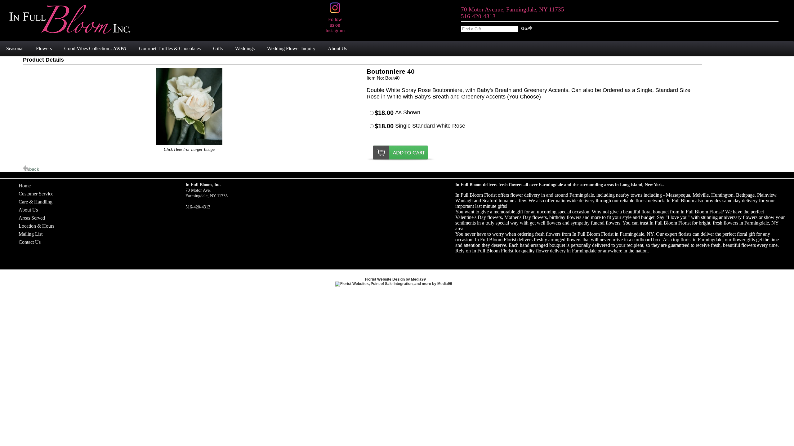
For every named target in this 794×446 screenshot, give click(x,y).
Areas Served (32, 218)
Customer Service (36, 193)
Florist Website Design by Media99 (395, 279)
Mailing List (30, 234)
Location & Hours (36, 226)
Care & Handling (35, 201)
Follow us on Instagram (335, 25)
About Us (28, 209)
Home (25, 185)
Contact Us (30, 242)
